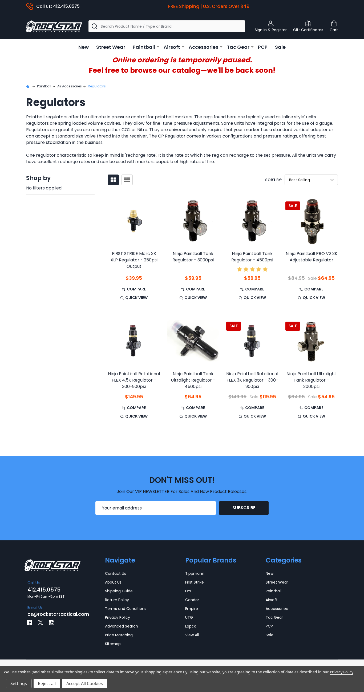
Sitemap (113, 643)
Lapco (190, 626)
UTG (189, 617)
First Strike (194, 582)
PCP (263, 47)
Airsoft (172, 47)
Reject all (47, 683)
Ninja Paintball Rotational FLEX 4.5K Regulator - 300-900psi (134, 380)
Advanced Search (121, 626)
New (83, 47)
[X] (40, 622)
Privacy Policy (117, 617)
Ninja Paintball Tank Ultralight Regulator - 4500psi (193, 380)
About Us (113, 582)
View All (192, 635)
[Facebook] (29, 622)
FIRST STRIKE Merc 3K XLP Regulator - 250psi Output (134, 259)
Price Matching (119, 635)
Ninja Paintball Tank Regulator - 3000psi (193, 256)
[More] (158, 46)
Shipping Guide (119, 591)
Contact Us (115, 573)
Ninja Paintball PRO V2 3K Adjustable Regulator (311, 256)
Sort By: (273, 180)
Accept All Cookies (84, 683)
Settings (18, 683)
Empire (191, 608)
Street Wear (110, 47)
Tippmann (194, 573)
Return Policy (117, 599)
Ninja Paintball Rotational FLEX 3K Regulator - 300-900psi (252, 380)
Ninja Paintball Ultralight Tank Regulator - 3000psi (311, 380)
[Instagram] (51, 622)
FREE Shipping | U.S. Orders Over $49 (208, 6)
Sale (280, 47)
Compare (136, 289)
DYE (188, 591)
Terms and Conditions (125, 608)
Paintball (144, 47)
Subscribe (243, 508)
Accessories (203, 47)
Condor (192, 599)
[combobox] (166, 26)
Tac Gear (238, 47)
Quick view (136, 297)
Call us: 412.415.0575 (58, 6)
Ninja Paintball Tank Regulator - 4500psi (252, 256)
